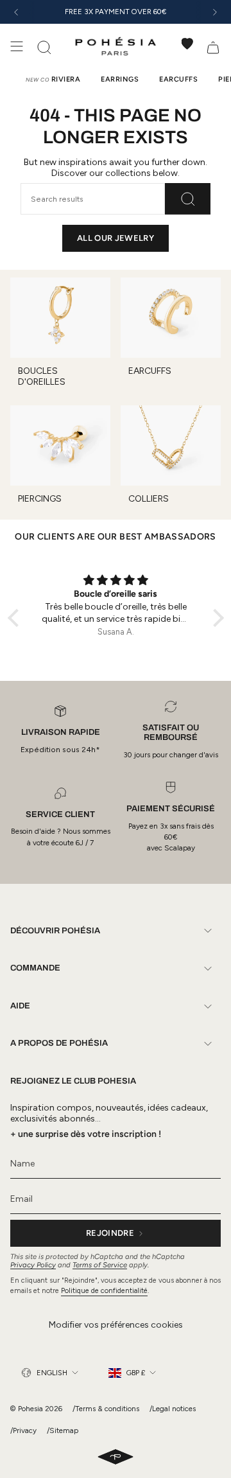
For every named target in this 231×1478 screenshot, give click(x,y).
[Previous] (16, 12)
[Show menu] (17, 46)
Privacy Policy (33, 1264)
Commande (35, 967)
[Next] (215, 12)
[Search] (187, 198)
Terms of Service (100, 1264)
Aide (20, 1005)
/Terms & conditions (106, 1408)
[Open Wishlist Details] (187, 43)
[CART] (213, 46)
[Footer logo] (115, 1457)
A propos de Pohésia (59, 1043)
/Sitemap (62, 1430)
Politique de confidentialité (104, 1291)
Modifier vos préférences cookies (116, 1324)
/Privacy (23, 1430)
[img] (116, 580)
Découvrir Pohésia (55, 930)
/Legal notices (173, 1408)
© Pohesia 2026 (36, 1408)
